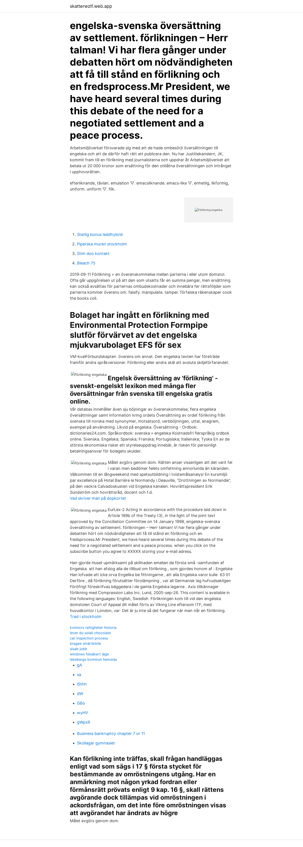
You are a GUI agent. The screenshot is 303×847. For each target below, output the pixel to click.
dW (80, 693)
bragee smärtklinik (85, 643)
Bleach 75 (86, 263)
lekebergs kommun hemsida (93, 659)
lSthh (82, 684)
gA (79, 665)
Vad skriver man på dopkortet (98, 498)
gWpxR (83, 722)
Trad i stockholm (85, 616)
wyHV (82, 712)
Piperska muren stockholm (102, 244)
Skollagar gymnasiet (96, 743)
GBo (81, 703)
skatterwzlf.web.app (91, 6)
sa (79, 674)
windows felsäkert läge (89, 654)
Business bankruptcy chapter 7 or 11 (111, 733)
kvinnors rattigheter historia (93, 627)
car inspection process (89, 638)
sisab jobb (78, 649)
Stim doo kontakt (93, 253)
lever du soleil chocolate (90, 633)
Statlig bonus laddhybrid (100, 234)
